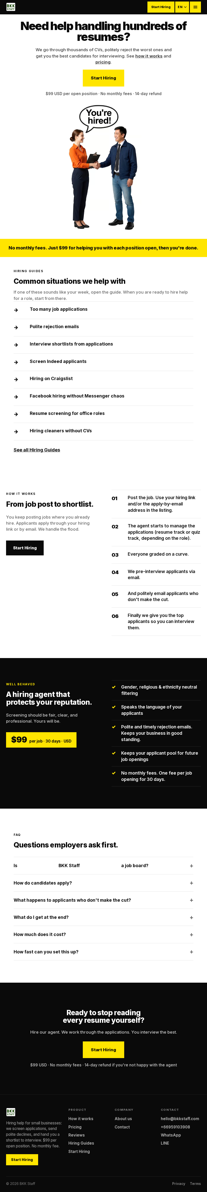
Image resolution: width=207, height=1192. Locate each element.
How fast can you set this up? (46, 951)
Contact (122, 1127)
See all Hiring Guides (37, 449)
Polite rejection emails (54, 326)
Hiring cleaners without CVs (61, 430)
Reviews (76, 1135)
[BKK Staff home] (10, 7)
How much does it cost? (40, 934)
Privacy (178, 1184)
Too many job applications (59, 309)
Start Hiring (160, 7)
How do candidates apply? (43, 883)
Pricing (75, 1127)
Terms (195, 1184)
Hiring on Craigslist (51, 378)
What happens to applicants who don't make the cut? (72, 900)
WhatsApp (171, 1135)
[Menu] (195, 7)
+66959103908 (175, 1127)
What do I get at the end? (41, 917)
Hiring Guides (81, 1143)
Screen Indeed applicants (58, 361)
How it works (80, 1118)
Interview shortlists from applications (71, 344)
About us (123, 1118)
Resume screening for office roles (67, 413)
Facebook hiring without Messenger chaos (77, 396)
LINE (165, 1143)
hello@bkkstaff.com (180, 1118)
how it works (149, 56)
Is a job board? (81, 865)
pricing (103, 62)
